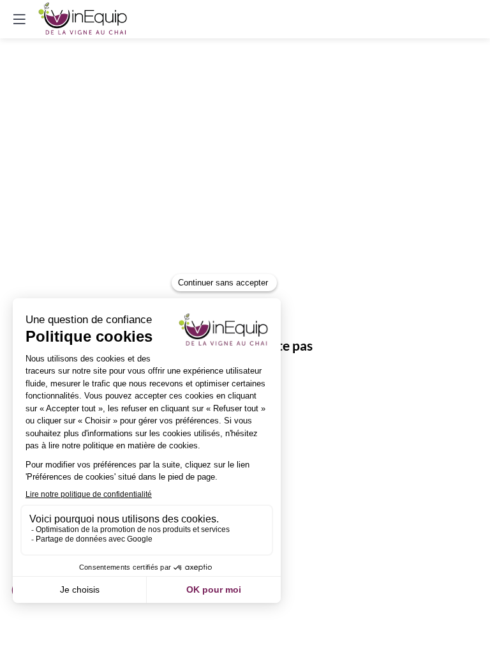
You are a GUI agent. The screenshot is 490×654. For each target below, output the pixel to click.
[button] (19, 19)
